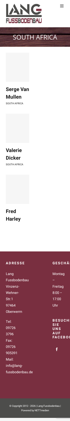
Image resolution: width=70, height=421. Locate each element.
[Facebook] (56, 349)
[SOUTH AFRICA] (17, 67)
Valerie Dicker (14, 154)
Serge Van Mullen (17, 93)
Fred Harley (13, 215)
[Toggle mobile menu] (62, 6)
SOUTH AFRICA (14, 103)
